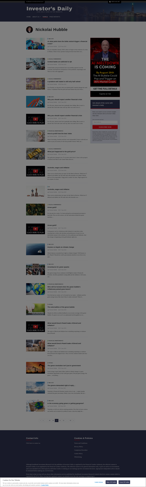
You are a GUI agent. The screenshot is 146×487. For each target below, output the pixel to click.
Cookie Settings (99, 482)
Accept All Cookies (124, 482)
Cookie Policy (45, 485)
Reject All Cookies (111, 482)
